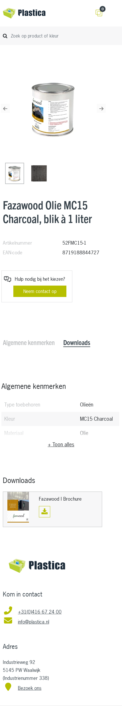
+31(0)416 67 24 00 (40, 611)
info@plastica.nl (33, 621)
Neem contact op (39, 291)
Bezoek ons (29, 688)
